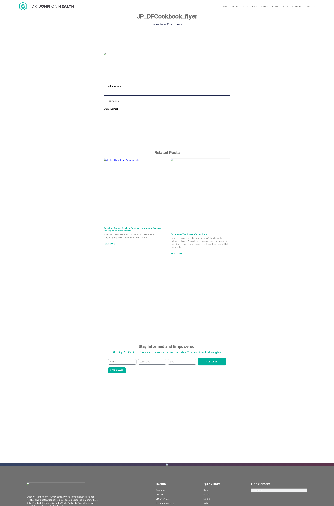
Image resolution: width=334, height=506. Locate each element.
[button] (123, 108)
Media (207, 498)
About (235, 7)
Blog (285, 7)
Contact (310, 7)
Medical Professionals (255, 7)
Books (275, 7)
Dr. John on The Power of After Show (189, 234)
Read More (109, 244)
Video (207, 503)
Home (225, 7)
